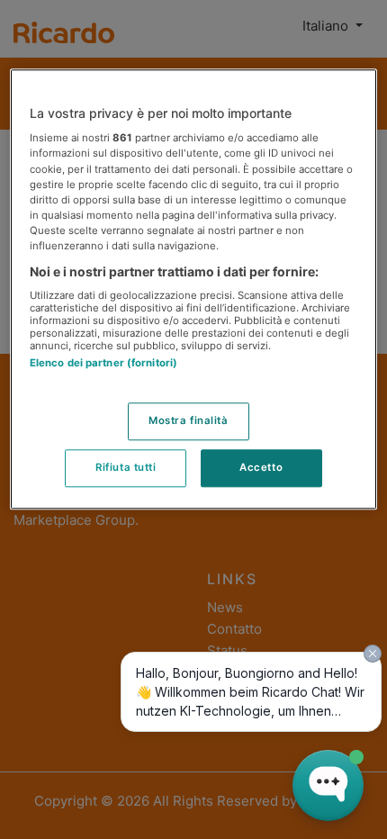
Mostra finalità (188, 420)
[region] (194, 289)
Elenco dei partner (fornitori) (103, 363)
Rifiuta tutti (125, 467)
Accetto (261, 467)
